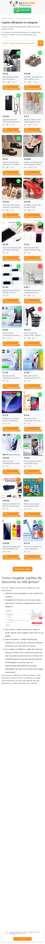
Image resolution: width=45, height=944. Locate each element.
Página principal (7, 18)
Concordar (22, 939)
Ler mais (5, 37)
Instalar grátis (24, 10)
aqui (14, 933)
